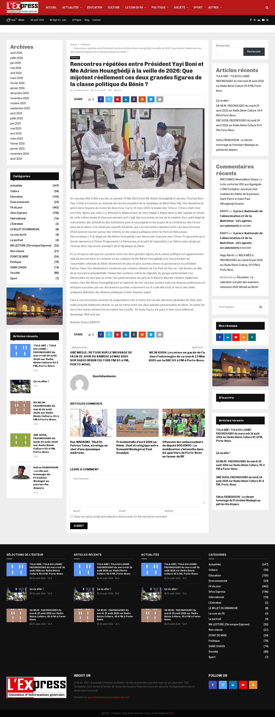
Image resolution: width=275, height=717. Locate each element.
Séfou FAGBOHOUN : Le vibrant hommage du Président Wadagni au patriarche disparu (45, 477)
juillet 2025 (16, 118)
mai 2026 (15, 67)
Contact (96, 20)
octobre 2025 (18, 103)
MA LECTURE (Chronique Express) (30, 245)
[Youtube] (243, 685)
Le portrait (16, 240)
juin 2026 (15, 62)
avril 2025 (16, 133)
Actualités (70, 7)
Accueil (51, 7)
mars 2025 (16, 138)
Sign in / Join (59, 20)
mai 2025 (15, 128)
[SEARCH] (261, 307)
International (18, 218)
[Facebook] (213, 685)
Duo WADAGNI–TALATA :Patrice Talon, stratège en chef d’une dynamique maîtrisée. (89, 447)
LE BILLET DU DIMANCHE (24, 229)
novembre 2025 (19, 98)
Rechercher (223, 45)
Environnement (19, 202)
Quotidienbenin (81, 90)
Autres (213, 7)
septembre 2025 (20, 108)
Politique (158, 7)
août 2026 (16, 52)
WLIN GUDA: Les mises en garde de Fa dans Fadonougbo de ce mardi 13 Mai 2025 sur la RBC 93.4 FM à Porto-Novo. (177, 356)
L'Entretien (16, 223)
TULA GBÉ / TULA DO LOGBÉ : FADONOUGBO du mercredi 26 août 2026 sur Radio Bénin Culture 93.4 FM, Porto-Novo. (45, 355)
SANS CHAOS (18, 267)
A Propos (76, 20)
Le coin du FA (134, 7)
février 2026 (17, 83)
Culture (114, 7)
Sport (198, 7)
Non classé (17, 251)
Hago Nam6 (227, 255)
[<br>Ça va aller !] (20, 386)
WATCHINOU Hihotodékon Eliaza (239, 179)
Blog (87, 20)
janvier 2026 (17, 88)
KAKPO (224, 211)
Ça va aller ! (41, 381)
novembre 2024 (19, 153)
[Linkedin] (233, 685)
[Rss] (253, 685)
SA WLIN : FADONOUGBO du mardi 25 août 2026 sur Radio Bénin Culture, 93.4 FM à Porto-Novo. (46, 411)
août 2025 (16, 113)
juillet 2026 (16, 57)
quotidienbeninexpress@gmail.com (108, 697)
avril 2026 (16, 73)
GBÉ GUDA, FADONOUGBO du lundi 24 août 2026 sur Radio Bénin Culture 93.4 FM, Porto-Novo (45, 443)
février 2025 (17, 143)
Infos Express (18, 212)
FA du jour (16, 207)
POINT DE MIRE (19, 256)
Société (179, 7)
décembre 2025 (19, 93)
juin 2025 (15, 123)
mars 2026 (16, 78)
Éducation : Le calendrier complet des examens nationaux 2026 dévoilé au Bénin (239, 282)
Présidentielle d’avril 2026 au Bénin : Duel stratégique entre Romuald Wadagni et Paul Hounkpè (137, 447)
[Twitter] (223, 685)
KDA (171, 713)
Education (94, 7)
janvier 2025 (17, 148)
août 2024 (16, 158)
